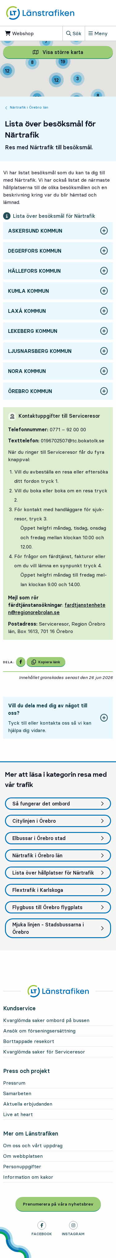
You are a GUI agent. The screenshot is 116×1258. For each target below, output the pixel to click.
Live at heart (18, 1114)
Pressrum (14, 1083)
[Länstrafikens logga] (40, 13)
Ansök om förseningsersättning (39, 1031)
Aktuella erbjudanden (27, 1104)
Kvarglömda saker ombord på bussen (46, 1020)
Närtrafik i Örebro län (29, 107)
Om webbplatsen (23, 1156)
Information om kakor (28, 1177)
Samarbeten (17, 1093)
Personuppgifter (22, 1166)
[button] (58, 231)
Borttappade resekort (28, 1041)
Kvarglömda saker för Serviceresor (44, 1052)
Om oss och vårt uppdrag (32, 1145)
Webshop (25, 33)
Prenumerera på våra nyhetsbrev (62, 1204)
